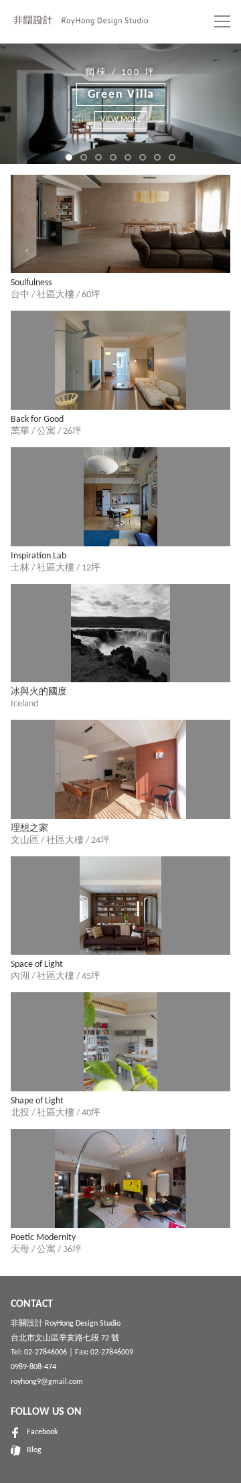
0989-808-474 (33, 1367)
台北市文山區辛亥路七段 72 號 (65, 1338)
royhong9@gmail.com (47, 1382)
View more (181, 109)
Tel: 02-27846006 (39, 1352)
